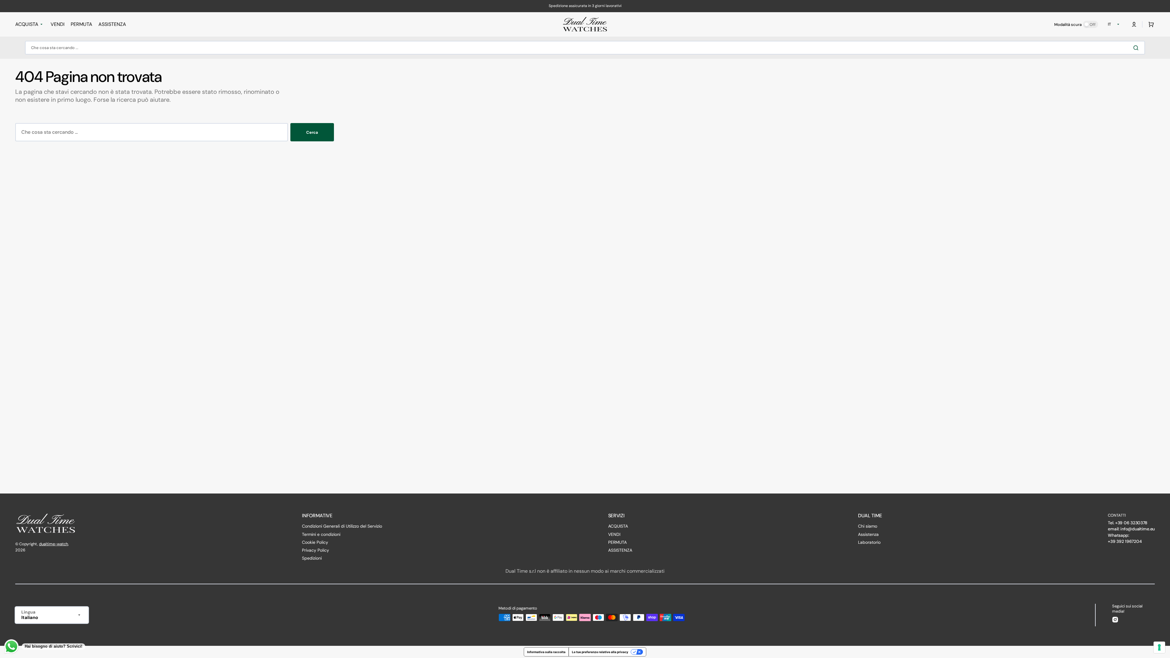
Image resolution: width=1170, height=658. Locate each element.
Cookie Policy (315, 542)
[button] (1134, 24)
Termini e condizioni (321, 534)
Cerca (312, 132)
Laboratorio (869, 542)
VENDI (614, 534)
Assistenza (868, 534)
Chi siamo (867, 526)
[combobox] (585, 48)
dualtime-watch (53, 544)
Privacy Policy (315, 550)
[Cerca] (1137, 48)
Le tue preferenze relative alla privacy (600, 652)
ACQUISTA (618, 526)
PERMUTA (617, 542)
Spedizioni (312, 558)
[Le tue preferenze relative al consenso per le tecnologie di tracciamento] (1159, 647)
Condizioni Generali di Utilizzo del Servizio (342, 526)
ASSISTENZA (620, 550)
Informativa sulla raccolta (546, 652)
